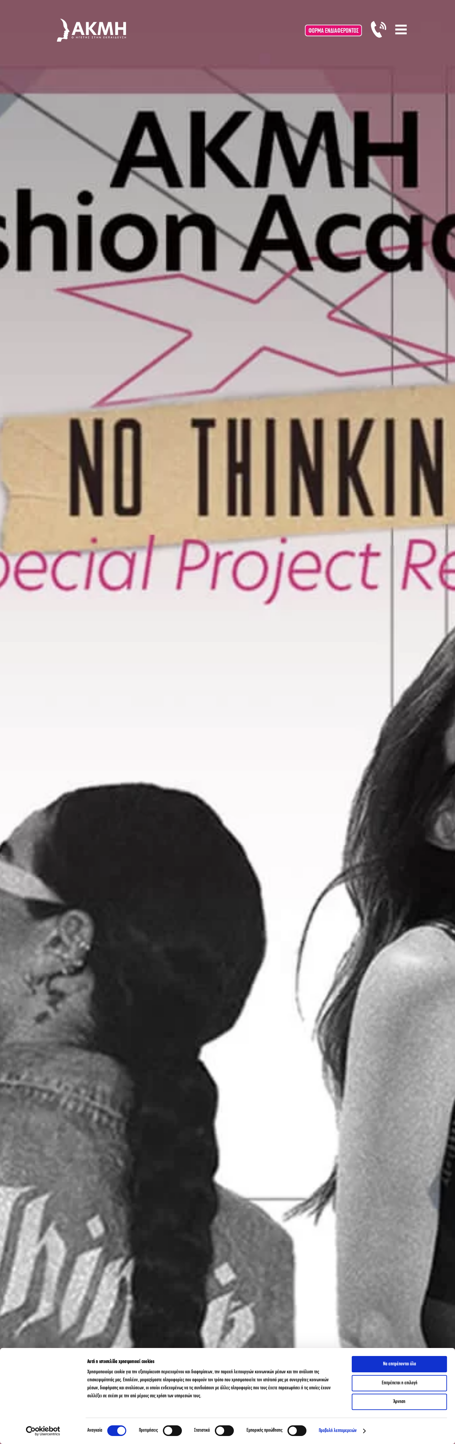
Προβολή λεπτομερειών (338, 1430)
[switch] (172, 1430)
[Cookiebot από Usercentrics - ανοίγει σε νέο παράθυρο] (43, 1431)
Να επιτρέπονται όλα (399, 1364)
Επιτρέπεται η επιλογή (399, 1383)
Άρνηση (399, 1401)
